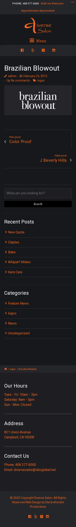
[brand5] (38, 100)
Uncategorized (19, 333)
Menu (40, 41)
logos (41, 80)
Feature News (18, 303)
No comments (20, 80)
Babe (12, 252)
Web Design (33, 502)
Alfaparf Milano (19, 262)
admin (12, 76)
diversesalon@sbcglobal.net (35, 470)
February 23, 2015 (35, 76)
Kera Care (15, 272)
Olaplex (13, 242)
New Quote (16, 232)
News (12, 323)
